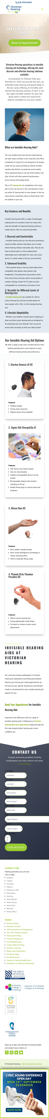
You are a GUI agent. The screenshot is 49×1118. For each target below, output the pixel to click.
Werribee (10, 908)
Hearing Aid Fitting (14, 936)
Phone (7, 797)
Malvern (10, 887)
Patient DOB (9, 806)
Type (6, 814)
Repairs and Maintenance (16, 951)
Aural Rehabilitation (14, 942)
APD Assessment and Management (20, 929)
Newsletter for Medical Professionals (20, 963)
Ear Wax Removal (13, 957)
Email (7, 788)
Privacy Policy (12, 911)
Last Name (9, 780)
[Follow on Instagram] (11, 1052)
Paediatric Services (14, 926)
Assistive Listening (14, 948)
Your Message (10, 833)
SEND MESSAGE (16, 847)
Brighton (10, 878)
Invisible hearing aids (14, 297)
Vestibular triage (13, 954)
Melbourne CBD (13, 890)
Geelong (10, 896)
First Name (9, 771)
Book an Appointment (25, 43)
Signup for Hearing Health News (19, 960)
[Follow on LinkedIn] (16, 1052)
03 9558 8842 (24, 764)
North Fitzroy (12, 902)
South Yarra (11, 905)
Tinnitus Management (15, 939)
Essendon (10, 884)
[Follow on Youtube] (21, 1052)
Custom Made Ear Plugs (15, 945)
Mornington (11, 893)
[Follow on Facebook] (7, 1052)
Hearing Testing (12, 923)
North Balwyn (12, 899)
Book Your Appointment (16, 704)
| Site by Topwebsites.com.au (31, 1064)
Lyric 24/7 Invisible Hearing (17, 932)
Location (8, 824)
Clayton (9, 881)
